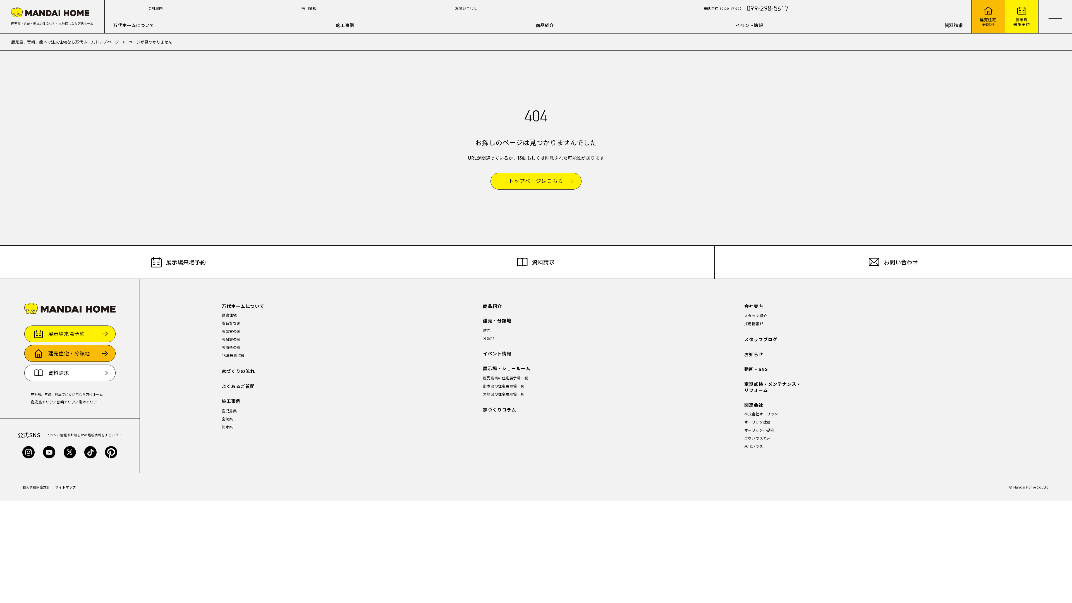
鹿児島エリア (42, 402)
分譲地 (488, 338)
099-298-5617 (768, 8)
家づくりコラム (499, 409)
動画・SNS (756, 369)
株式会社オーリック (761, 414)
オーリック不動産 (759, 430)
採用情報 (309, 8)
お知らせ (753, 354)
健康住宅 (229, 315)
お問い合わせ (466, 8)
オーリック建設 (757, 422)
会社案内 (155, 8)
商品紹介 (545, 25)
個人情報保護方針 (36, 487)
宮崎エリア (65, 402)
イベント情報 (749, 25)
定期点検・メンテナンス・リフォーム (772, 387)
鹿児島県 (229, 410)
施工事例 (345, 25)
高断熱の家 (231, 347)
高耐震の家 (231, 339)
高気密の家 (231, 331)
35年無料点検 (233, 355)
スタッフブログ (760, 339)
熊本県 (227, 427)
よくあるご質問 (238, 386)
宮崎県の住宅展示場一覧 (504, 394)
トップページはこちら (536, 181)
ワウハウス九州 (757, 438)
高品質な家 (231, 323)
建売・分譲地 (497, 320)
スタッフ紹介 (755, 315)
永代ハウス (753, 446)
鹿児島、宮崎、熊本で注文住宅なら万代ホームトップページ (65, 42)
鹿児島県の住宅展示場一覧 (505, 378)
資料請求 (954, 25)
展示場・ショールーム (506, 368)
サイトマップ (65, 487)
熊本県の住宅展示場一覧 (504, 386)
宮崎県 (227, 419)
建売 (486, 330)
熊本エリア (87, 402)
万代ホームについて (133, 25)
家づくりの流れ (238, 371)
